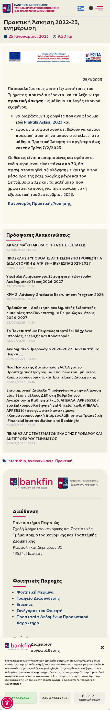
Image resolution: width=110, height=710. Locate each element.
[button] (102, 647)
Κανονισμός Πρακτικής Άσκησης (39, 203)
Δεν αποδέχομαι (55, 698)
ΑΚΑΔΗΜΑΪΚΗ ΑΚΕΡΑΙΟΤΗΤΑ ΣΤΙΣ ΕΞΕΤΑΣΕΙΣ (46, 245)
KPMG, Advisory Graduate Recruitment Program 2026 (55, 294)
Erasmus (25, 604)
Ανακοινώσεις (40, 460)
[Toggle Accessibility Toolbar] (7, 702)
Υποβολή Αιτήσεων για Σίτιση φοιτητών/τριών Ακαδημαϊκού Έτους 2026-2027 (48, 279)
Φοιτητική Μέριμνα (35, 592)
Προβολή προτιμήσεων (89, 698)
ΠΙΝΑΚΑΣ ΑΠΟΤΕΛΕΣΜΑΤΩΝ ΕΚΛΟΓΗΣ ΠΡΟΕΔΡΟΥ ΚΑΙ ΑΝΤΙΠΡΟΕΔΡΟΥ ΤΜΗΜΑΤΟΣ (54, 436)
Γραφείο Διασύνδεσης (38, 598)
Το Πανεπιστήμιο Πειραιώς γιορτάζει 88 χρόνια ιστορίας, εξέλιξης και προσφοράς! (49, 333)
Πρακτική (63, 460)
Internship (16, 460)
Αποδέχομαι (20, 698)
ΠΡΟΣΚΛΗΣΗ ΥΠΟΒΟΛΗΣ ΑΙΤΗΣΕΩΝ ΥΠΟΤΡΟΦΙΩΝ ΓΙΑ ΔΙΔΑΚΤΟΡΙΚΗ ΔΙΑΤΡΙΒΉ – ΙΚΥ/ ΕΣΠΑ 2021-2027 (54, 261)
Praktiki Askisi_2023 (43, 122)
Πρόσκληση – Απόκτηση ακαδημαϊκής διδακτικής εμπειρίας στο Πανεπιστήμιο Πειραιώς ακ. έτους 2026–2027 (51, 312)
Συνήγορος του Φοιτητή (39, 610)
